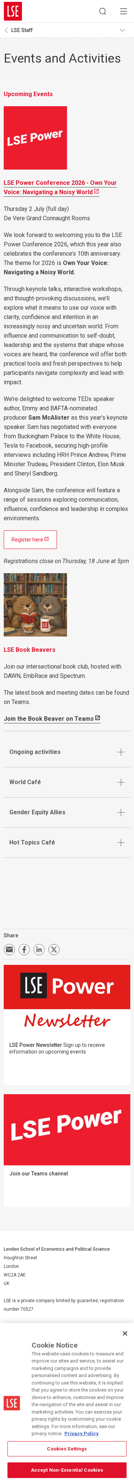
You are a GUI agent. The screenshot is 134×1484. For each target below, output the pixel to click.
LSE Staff (22, 30)
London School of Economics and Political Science (13, 11)
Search (102, 11)
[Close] (125, 1333)
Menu (123, 11)
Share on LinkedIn (39, 949)
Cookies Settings (67, 1449)
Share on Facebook (24, 949)
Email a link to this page (9, 949)
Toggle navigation (125, 30)
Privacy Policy (81, 1433)
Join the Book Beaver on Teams (49, 718)
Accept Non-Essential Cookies (67, 1470)
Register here (27, 540)
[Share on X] (54, 949)
